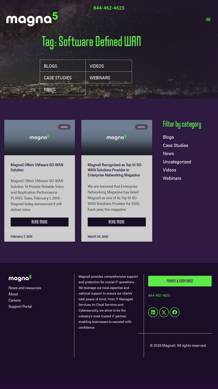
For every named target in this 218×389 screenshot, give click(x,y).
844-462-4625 (109, 8)
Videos (97, 65)
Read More (40, 222)
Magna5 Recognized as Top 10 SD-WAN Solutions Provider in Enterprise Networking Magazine (115, 169)
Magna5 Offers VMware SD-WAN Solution (37, 167)
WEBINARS (100, 77)
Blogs (50, 65)
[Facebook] (175, 312)
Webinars (172, 177)
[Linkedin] (153, 312)
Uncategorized (177, 161)
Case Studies (175, 145)
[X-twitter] (164, 312)
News (49, 89)
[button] (208, 19)
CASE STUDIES (58, 77)
